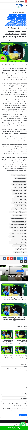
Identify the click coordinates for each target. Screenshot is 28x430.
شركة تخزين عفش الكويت (21, 19)
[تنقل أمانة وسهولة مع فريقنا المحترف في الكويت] (7, 334)
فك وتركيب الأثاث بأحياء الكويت (17, 227)
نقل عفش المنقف (11, 23)
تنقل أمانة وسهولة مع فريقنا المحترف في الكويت (7, 341)
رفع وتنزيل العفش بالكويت (18, 221)
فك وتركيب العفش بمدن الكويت (17, 242)
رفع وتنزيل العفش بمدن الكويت (17, 224)
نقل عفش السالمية (11, 19)
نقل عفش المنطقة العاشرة (21, 23)
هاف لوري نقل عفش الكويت (11, 25)
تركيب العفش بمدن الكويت (18, 190)
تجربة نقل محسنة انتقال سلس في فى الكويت (8, 356)
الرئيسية (24, 12)
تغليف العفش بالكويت (20, 206)
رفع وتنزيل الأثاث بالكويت (19, 215)
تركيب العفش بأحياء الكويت (18, 184)
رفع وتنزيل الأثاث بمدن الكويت (18, 218)
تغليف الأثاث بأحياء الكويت (19, 193)
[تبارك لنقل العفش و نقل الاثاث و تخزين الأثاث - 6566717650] (19, 6)
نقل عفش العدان (23, 21)
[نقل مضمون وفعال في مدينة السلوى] (21, 334)
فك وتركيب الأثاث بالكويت (19, 230)
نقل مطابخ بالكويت (20, 249)
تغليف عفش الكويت (22, 17)
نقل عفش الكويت (20, 271)
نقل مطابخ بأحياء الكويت (19, 246)
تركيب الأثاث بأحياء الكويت (18, 175)
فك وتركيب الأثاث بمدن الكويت (17, 233)
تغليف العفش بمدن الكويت (18, 209)
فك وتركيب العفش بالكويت (18, 239)
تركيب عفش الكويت (13, 15)
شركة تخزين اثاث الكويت (12, 17)
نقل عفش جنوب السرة (22, 25)
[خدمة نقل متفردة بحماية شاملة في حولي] (21, 350)
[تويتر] (21, 258)
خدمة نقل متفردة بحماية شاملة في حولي (21, 356)
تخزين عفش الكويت (17, 12)
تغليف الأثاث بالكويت (20, 196)
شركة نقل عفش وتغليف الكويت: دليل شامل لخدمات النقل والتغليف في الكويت (14, 276)
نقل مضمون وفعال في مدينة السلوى (22, 341)
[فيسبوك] (25, 258)
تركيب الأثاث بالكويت (20, 178)
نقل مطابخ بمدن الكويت (19, 252)
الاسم (25, 387)
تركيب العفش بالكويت (20, 187)
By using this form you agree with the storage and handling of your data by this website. (14, 409)
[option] (14, 273)
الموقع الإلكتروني (23, 398)
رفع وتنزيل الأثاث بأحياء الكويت (17, 212)
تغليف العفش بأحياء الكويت (18, 202)
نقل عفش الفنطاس (14, 21)
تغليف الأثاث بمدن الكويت (19, 199)
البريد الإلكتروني (23, 393)
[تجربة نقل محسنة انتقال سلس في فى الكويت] (7, 350)
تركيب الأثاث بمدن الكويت (19, 181)
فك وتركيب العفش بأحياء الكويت (17, 236)
